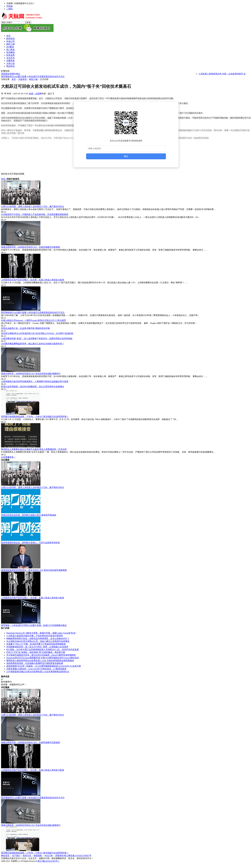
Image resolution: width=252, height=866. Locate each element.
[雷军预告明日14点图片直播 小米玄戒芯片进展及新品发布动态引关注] (126, 298)
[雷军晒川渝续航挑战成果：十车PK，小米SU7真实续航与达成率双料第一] (126, 402)
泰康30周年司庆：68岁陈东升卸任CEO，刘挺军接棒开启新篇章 (30, 247)
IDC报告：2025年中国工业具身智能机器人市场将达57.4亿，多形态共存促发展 (42, 649)
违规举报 (59, 855)
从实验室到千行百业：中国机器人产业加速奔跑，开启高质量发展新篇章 (34, 214)
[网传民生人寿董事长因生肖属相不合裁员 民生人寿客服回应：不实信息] (126, 435)
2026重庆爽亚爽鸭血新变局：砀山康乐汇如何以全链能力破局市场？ (32, 344)
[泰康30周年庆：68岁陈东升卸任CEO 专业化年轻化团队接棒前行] (126, 360)
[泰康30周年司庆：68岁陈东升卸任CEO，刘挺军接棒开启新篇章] (126, 233)
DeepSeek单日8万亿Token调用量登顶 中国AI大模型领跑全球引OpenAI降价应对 (42, 658)
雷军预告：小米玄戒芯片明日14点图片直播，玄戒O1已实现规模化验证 (34, 625)
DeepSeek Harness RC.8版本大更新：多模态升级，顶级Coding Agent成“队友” (41, 633)
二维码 (9, 9)
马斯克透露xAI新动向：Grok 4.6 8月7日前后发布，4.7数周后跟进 (36, 669)
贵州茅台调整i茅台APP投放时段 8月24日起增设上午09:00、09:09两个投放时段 (37, 333)
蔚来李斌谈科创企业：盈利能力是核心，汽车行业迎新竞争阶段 (30, 542)
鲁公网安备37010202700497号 (77, 855)
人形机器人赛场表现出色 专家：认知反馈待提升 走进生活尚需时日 (218, 74)
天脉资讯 (22, 79)
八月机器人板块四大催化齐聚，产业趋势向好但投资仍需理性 (34, 636)
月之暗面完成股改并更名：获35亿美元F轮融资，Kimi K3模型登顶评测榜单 (41, 655)
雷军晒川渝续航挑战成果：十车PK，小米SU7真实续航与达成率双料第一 (35, 416)
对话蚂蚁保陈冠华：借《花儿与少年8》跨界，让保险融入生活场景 (37, 647)
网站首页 (5, 855)
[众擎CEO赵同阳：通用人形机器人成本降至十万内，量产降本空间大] (126, 192)
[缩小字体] (5, 93)
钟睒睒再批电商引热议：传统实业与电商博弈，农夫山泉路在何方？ (37, 638)
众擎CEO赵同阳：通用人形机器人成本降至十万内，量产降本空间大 (32, 206)
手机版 (9, 6)
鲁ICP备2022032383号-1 (48, 861)
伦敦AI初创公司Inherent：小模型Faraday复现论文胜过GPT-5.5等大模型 (33, 76)
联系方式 (27, 855)
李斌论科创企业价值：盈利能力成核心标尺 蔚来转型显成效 (28, 515)
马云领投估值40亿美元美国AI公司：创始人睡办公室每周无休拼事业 (37, 641)
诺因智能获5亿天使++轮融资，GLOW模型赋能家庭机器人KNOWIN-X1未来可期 (43, 666)
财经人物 (33, 79)
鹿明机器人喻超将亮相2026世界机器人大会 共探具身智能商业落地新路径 (40, 660)
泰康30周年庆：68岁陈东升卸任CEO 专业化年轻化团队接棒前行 (31, 373)
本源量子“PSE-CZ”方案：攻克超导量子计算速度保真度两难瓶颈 (36, 644)
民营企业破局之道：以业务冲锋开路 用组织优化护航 (25, 328)
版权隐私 (38, 855)
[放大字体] (2, 93)
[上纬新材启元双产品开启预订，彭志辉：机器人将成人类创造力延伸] (126, 266)
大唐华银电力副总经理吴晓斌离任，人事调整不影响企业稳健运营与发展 (34, 381)
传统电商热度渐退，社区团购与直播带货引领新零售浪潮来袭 (34, 663)
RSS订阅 (49, 855)
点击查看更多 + (8, 457)
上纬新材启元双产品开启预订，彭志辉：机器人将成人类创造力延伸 (32, 280)
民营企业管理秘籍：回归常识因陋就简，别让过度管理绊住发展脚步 (32, 386)
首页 (14, 79)
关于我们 (16, 855)
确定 (126, 156)
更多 (4, 179)
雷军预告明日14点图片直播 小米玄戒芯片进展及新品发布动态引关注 (33, 312)
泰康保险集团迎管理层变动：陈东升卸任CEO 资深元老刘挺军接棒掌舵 (34, 570)
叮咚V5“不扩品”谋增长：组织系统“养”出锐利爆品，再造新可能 (35, 652)
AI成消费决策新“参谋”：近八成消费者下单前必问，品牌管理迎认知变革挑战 (36, 338)
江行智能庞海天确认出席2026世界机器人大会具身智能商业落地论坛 (37, 671)
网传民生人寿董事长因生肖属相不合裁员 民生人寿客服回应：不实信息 (34, 449)
